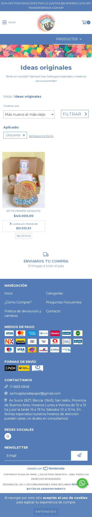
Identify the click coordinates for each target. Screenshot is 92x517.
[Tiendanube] (46, 470)
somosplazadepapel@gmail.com (35, 393)
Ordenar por (11, 105)
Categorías (54, 293)
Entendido (46, 511)
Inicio (7, 97)
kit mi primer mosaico (23, 210)
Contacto (53, 311)
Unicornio (13, 135)
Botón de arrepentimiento (46, 489)
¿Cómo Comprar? (18, 302)
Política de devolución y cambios (22, 313)
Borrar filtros (41, 136)
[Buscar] (39, 39)
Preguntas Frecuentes (63, 302)
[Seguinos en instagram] (7, 436)
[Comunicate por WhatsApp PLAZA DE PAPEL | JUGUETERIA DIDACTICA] (82, 483)
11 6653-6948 (19, 387)
